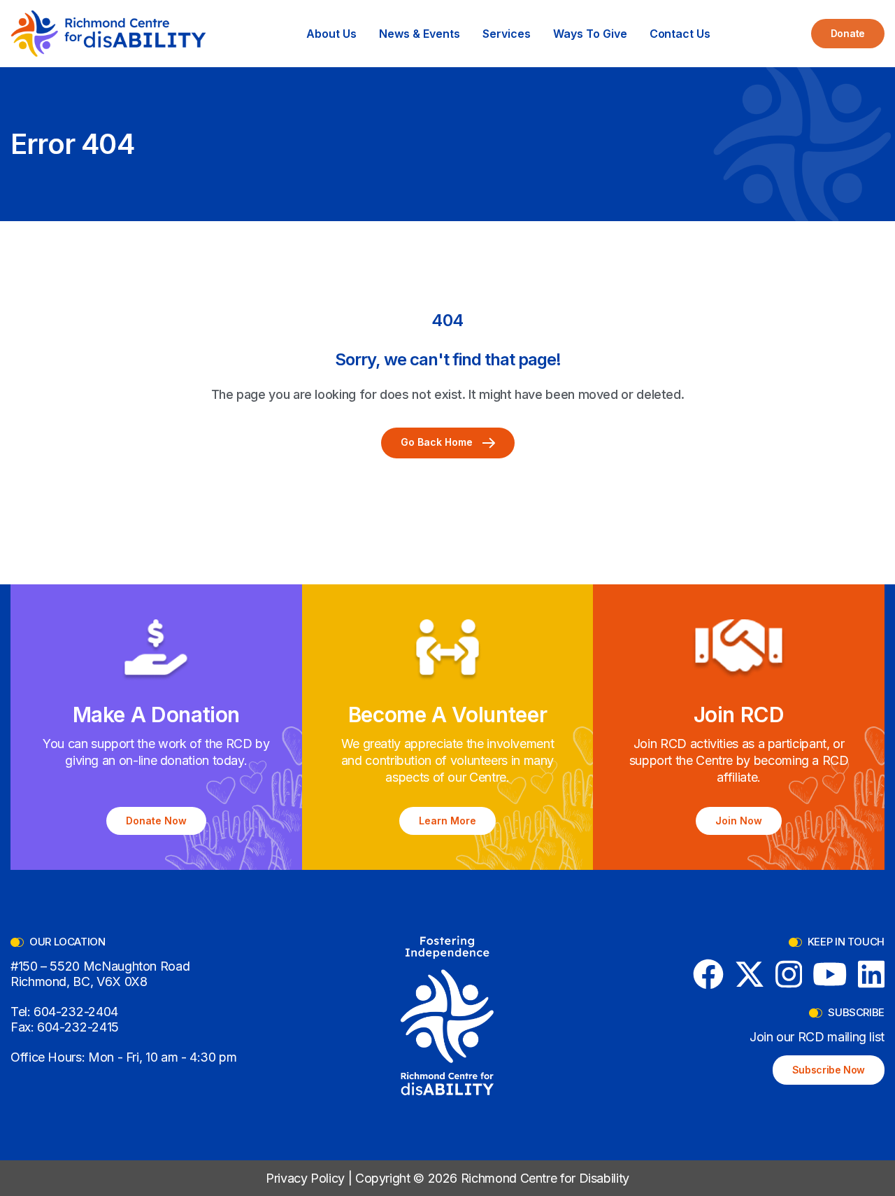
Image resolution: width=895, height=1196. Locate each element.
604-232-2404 (76, 1011)
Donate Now (156, 820)
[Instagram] (789, 974)
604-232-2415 (78, 1027)
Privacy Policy (305, 1178)
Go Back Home (438, 442)
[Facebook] (708, 974)
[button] (331, 33)
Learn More (447, 820)
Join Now (738, 820)
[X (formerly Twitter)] (749, 974)
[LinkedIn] (871, 974)
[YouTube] (829, 974)
